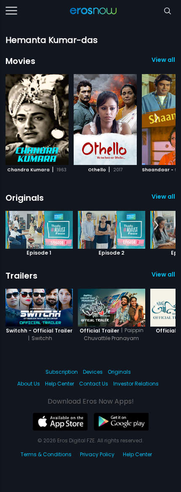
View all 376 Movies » (164, 60)
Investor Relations (136, 383)
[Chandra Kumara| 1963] (37, 119)
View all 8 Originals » (164, 196)
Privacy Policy (97, 454)
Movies (20, 61)
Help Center (59, 383)
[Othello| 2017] (105, 119)
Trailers (21, 276)
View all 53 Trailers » (164, 274)
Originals (24, 198)
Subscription (61, 371)
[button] (156, 118)
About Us (28, 383)
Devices (93, 371)
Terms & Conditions (46, 454)
